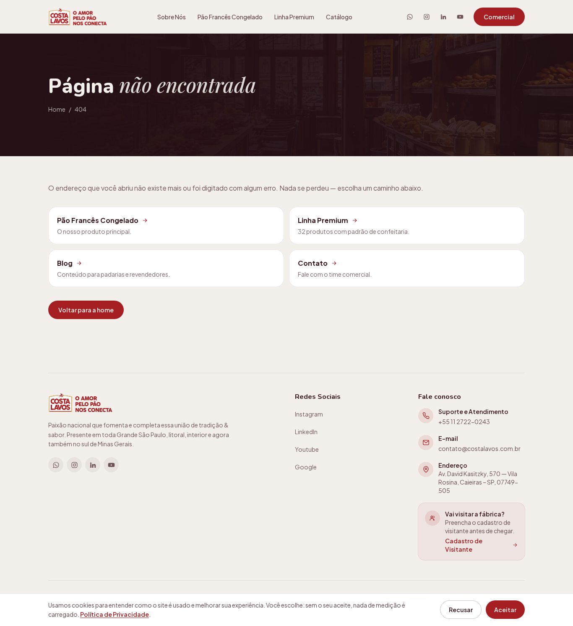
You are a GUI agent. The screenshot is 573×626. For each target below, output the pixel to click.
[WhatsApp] (410, 17)
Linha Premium (294, 17)
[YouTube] (460, 17)
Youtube (307, 449)
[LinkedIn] (443, 17)
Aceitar (505, 609)
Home (56, 109)
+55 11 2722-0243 (464, 421)
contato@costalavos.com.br (479, 448)
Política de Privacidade (114, 614)
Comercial (499, 17)
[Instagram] (426, 17)
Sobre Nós (171, 17)
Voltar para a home (86, 310)
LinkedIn (306, 431)
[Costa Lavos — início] (77, 16)
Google (306, 467)
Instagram (309, 414)
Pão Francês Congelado (230, 17)
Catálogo (339, 17)
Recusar (461, 609)
